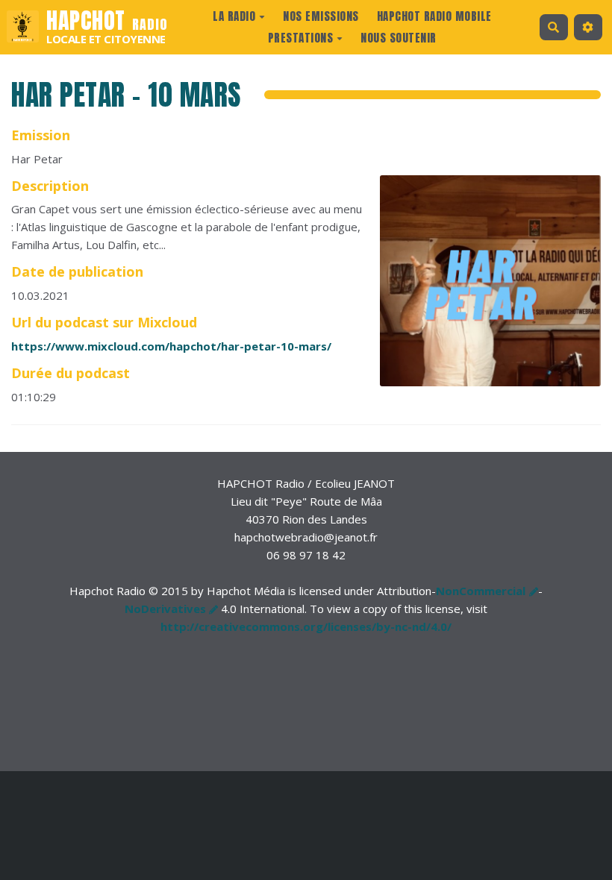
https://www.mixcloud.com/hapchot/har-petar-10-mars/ (171, 346)
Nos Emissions (321, 16)
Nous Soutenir (398, 37)
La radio (234, 16)
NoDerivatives (165, 608)
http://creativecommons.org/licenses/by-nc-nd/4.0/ (306, 626)
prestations (301, 37)
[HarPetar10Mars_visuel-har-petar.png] (483, 288)
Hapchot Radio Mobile (434, 16)
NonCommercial (480, 590)
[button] (588, 27)
